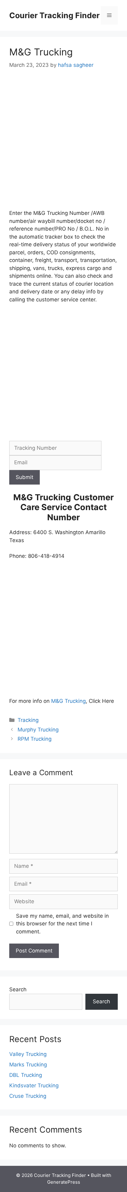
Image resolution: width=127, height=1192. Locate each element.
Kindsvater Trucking (34, 1085)
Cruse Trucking (27, 1096)
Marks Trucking (28, 1064)
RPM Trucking (34, 739)
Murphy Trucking (38, 730)
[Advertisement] (63, 143)
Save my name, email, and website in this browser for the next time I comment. (62, 924)
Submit (24, 477)
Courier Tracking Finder (54, 15)
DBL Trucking (25, 1075)
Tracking (28, 720)
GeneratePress (63, 1182)
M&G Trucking (68, 701)
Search (18, 989)
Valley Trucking (28, 1054)
